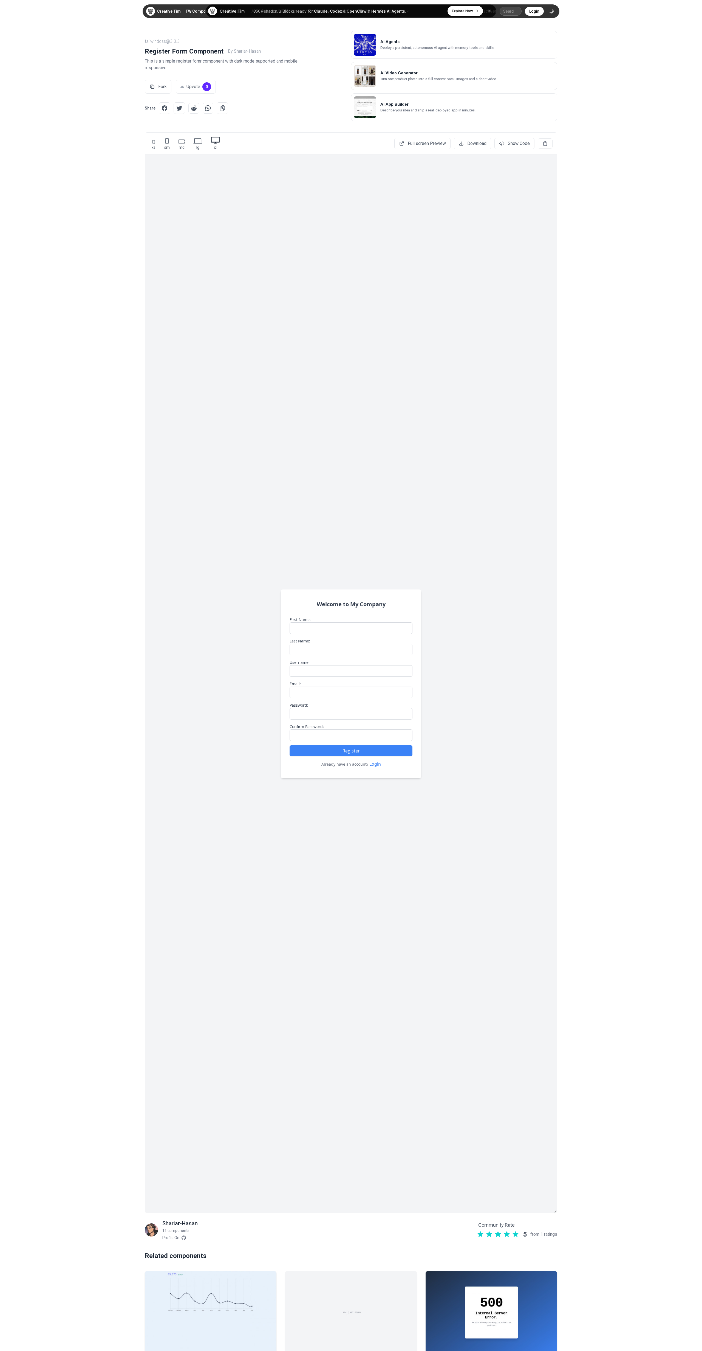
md (182, 147)
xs (153, 147)
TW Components (200, 11)
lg (197, 147)
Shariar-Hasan (180, 1223)
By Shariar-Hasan (244, 51)
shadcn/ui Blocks (279, 11)
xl (215, 147)
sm (167, 147)
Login (534, 11)
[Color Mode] (551, 11)
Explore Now (462, 11)
